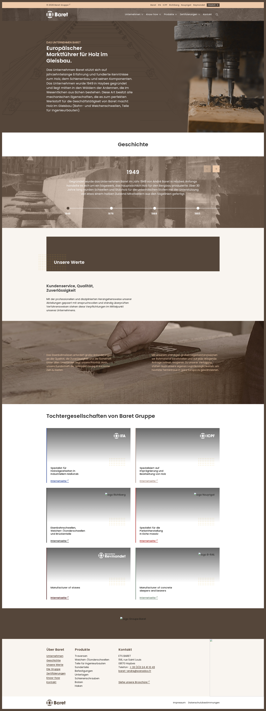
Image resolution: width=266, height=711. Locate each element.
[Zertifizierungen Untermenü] (199, 14)
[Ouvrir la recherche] (217, 14)
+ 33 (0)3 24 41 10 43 (142, 667)
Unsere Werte (54, 664)
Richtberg (174, 5)
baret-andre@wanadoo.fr (134, 671)
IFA (159, 5)
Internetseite (58, 481)
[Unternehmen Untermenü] (142, 14)
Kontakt (207, 14)
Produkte (169, 14)
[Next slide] (216, 168)
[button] (213, 5)
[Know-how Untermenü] (160, 14)
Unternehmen (132, 14)
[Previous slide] (207, 168)
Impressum (179, 702)
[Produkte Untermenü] (176, 14)
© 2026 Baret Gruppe (57, 5)
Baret (153, 5)
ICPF (165, 5)
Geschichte (53, 660)
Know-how (152, 14)
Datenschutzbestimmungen (204, 702)
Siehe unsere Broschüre (133, 682)
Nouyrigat (186, 5)
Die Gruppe (53, 669)
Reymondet (199, 5)
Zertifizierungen (188, 14)
